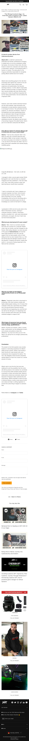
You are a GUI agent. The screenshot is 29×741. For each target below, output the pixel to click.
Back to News (16, 497)
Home (3, 9)
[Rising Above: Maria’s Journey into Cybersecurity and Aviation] (14, 540)
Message (3, 465)
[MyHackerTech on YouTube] (26, 702)
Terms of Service (20, 489)
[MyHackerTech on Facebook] (12, 702)
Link (5, 173)
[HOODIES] (14, 639)
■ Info (3, 724)
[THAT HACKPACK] (14, 602)
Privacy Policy (9, 489)
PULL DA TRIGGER (14, 618)
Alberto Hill (5, 59)
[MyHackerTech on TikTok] (21, 702)
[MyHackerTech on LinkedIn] (24, 702)
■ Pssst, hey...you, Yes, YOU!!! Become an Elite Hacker (13, 712)
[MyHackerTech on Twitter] (15, 702)
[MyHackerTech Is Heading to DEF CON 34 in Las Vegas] (14, 515)
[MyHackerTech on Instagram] (18, 702)
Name (3, 449)
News (6, 9)
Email (3, 457)
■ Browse (4, 728)
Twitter (21, 392)
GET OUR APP (4, 707)
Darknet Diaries (14, 231)
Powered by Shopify (14, 739)
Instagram (14, 392)
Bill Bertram (10, 171)
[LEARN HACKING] (14, 677)
